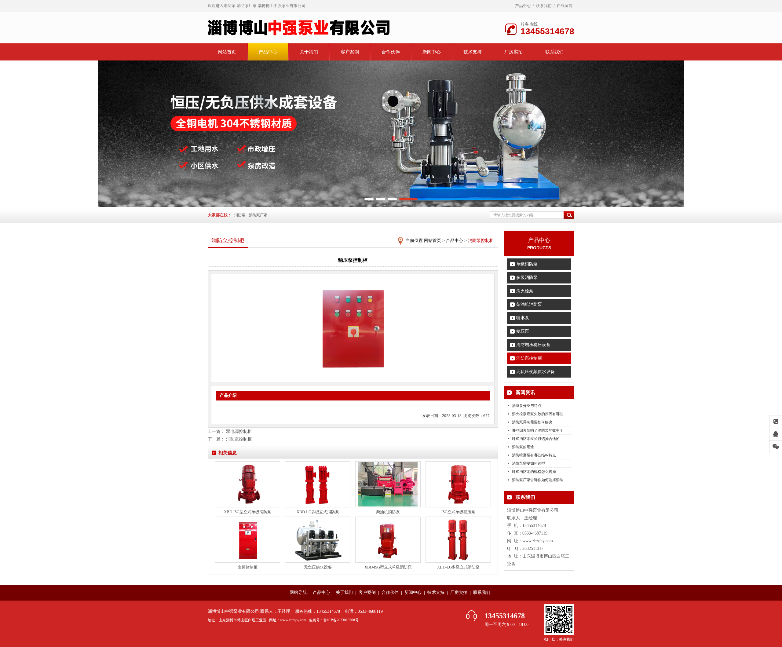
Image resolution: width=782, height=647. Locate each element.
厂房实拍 (513, 51)
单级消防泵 (527, 264)
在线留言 (564, 5)
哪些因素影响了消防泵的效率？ (537, 430)
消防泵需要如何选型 (528, 463)
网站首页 (227, 51)
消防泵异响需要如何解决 (532, 422)
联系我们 (544, 5)
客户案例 (350, 51)
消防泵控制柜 (529, 358)
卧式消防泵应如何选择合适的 (536, 439)
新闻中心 (431, 51)
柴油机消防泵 (529, 304)
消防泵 (239, 215)
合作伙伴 (391, 51)
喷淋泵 (522, 318)
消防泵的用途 (523, 447)
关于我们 (309, 51)
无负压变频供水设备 (535, 371)
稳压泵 (522, 331)
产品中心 (523, 5)
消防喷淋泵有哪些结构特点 (534, 455)
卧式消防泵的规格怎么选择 (534, 472)
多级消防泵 (527, 277)
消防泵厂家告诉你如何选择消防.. (538, 480)
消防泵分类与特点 (526, 406)
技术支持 (472, 51)
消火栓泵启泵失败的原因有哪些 (537, 414)
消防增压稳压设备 (533, 344)
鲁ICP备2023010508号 (341, 620)
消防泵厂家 (258, 215)
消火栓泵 (524, 291)
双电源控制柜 (239, 431)
